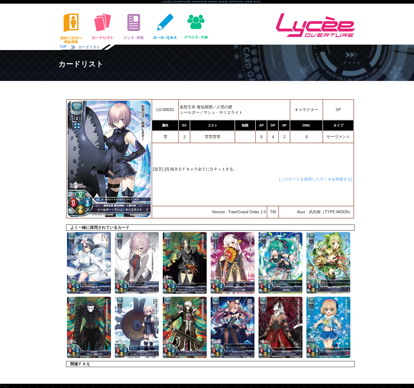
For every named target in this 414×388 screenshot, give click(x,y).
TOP (63, 47)
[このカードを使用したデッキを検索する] (315, 179)
